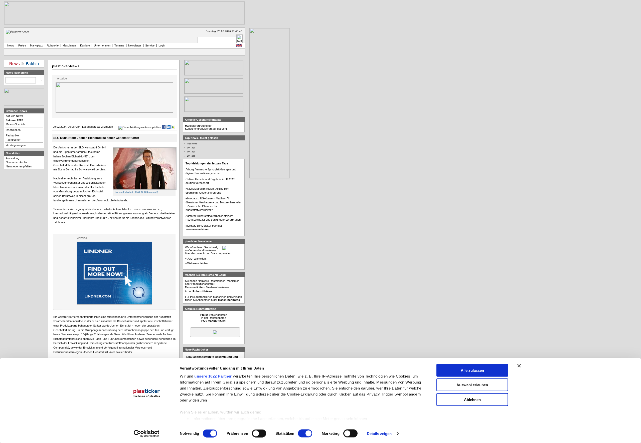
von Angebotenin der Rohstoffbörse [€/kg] (213, 317)
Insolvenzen (13, 129)
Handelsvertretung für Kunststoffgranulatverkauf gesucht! (206, 127)
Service (149, 45)
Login (161, 45)
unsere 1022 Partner (213, 376)
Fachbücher (13, 139)
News (10, 45)
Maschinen (69, 45)
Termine (119, 45)
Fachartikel (12, 135)
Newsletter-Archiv (17, 162)
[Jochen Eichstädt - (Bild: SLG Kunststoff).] (145, 188)
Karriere (85, 45)
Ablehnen (472, 399)
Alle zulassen (472, 370)
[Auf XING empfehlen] (173, 127)
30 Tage (191, 151)
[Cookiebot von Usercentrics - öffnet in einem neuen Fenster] (147, 434)
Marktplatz (36, 45)
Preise (22, 45)
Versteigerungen (16, 145)
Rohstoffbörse (202, 291)
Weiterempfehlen (197, 263)
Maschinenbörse (229, 299)
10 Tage (191, 147)
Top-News (192, 143)
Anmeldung (12, 158)
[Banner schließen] (519, 365)
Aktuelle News (14, 115)
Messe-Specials (15, 124)
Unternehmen (102, 45)
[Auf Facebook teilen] (164, 127)
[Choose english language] (239, 46)
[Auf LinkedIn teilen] (169, 127)
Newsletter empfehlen (19, 166)
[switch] (259, 434)
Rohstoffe (53, 45)
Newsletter (134, 45)
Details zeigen (379, 434)
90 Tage (191, 156)
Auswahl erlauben (472, 385)
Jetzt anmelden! (197, 258)
